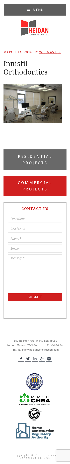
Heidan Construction (35, 27)
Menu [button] (38, 10)
